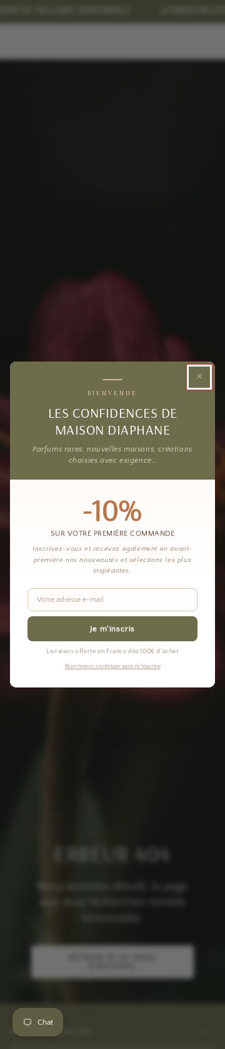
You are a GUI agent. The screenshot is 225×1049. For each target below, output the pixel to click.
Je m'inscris (112, 628)
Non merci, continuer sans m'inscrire (113, 666)
